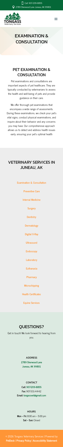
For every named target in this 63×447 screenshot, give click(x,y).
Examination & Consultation (31, 182)
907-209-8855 (33, 387)
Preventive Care (31, 191)
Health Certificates (31, 294)
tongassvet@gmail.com (35, 395)
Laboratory (31, 260)
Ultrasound (31, 242)
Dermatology (31, 225)
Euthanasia (31, 268)
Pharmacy (31, 277)
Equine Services (31, 302)
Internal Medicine (31, 199)
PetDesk (10, 440)
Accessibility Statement (45, 440)
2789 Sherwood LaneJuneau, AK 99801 (31, 364)
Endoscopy (31, 251)
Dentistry (31, 217)
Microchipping (31, 285)
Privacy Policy (23, 440)
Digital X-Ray (31, 234)
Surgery (32, 208)
